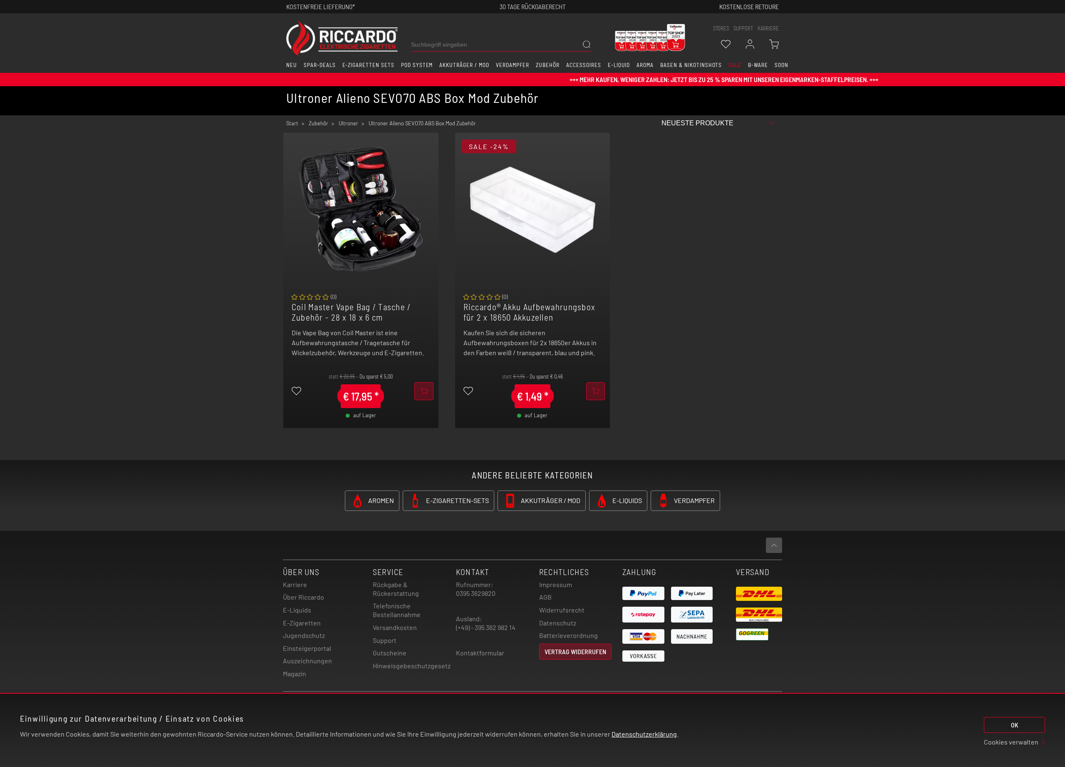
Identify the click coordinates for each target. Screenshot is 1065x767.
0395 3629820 (475, 593)
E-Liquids (297, 610)
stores (721, 28)
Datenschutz (557, 623)
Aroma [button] (645, 65)
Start (292, 123)
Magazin (294, 673)
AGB (545, 597)
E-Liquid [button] (619, 65)
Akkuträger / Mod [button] (464, 65)
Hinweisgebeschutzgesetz (412, 666)
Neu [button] (291, 65)
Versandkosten (395, 627)
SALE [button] (734, 65)
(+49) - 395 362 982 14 (485, 627)
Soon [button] (781, 65)
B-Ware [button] (758, 65)
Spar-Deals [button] (320, 65)
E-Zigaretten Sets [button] (368, 65)
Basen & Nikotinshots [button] (691, 65)
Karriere (768, 28)
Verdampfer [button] (513, 65)
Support (384, 640)
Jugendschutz (304, 635)
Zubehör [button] (548, 65)
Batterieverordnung (568, 635)
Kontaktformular (480, 653)
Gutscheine (389, 653)
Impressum (555, 584)
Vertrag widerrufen (575, 651)
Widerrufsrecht (562, 610)
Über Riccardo (303, 597)
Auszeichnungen (307, 661)
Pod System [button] (417, 65)
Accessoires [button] (583, 65)
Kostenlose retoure (749, 6)
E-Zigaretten (302, 623)
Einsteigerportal (307, 648)
